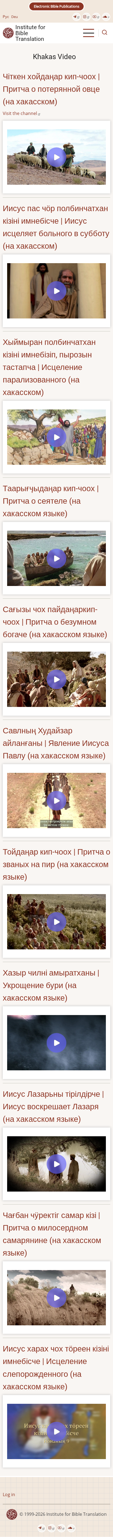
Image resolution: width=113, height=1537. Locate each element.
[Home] (8, 33)
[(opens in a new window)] (76, 17)
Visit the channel (20, 113)
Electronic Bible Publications (56, 6)
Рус (6, 16)
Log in (9, 1494)
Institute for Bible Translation (30, 33)
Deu (14, 16)
